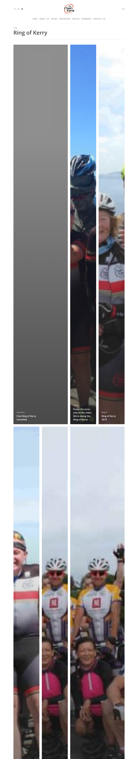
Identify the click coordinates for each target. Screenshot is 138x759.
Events (75, 405)
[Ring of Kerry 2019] (112, 234)
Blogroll (104, 412)
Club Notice (20, 412)
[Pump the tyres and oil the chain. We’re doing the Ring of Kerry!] (83, 234)
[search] (123, 9)
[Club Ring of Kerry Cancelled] (40, 234)
